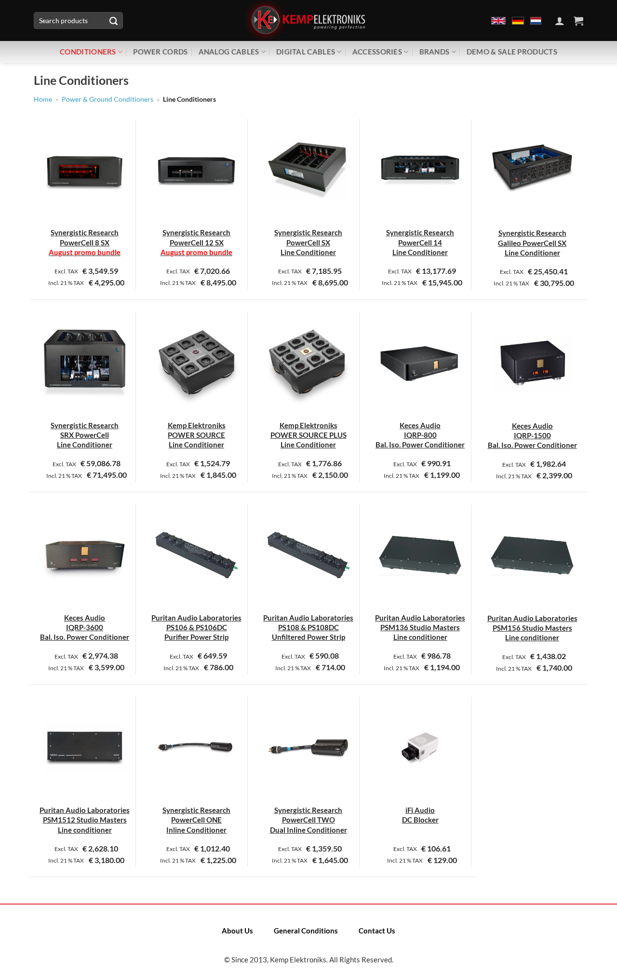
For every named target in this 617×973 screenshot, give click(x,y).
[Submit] (113, 20)
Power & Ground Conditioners (107, 99)
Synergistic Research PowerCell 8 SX (85, 242)
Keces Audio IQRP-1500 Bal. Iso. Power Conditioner (532, 435)
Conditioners (88, 51)
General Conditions (306, 930)
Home (43, 99)
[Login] (559, 20)
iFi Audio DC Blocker (420, 815)
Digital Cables (305, 51)
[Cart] (578, 20)
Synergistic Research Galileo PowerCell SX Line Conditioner (532, 243)
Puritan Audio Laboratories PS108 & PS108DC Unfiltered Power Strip (308, 627)
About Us (237, 930)
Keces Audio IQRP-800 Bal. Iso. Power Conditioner (420, 435)
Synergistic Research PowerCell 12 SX (196, 242)
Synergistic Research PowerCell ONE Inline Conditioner (196, 820)
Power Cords (160, 51)
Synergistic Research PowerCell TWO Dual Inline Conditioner (308, 820)
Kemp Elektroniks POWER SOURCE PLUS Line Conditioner (308, 435)
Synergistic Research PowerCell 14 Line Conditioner (420, 242)
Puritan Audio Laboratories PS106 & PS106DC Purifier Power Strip (196, 627)
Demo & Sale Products (512, 51)
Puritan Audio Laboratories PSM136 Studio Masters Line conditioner (420, 627)
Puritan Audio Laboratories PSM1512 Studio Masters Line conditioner (85, 820)
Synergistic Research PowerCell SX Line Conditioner (308, 242)
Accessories (377, 51)
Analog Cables (229, 51)
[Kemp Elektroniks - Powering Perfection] (308, 20)
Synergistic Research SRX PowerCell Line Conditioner (85, 435)
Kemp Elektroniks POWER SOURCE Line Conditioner (197, 435)
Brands (434, 51)
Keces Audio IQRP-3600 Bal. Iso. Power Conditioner (84, 627)
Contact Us (377, 930)
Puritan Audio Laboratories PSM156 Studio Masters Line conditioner (532, 628)
